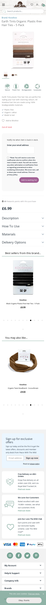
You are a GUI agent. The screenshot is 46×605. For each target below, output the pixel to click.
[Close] (43, 592)
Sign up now (32, 458)
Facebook (18, 555)
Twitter (27, 555)
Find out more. (34, 594)
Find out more (24, 489)
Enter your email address (18, 145)
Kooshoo (12, 17)
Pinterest (36, 555)
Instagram (10, 555)
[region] (23, 598)
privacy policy (12, 175)
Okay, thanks (24, 600)
